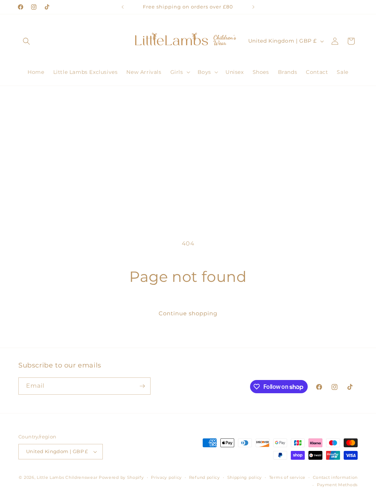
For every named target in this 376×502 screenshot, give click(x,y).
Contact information (335, 477)
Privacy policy (166, 477)
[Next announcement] (253, 7)
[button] (26, 41)
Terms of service (287, 477)
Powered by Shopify (121, 477)
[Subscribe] (142, 386)
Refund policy (204, 477)
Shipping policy (244, 477)
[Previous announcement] (123, 7)
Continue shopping (188, 313)
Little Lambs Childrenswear (67, 477)
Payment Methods (337, 484)
